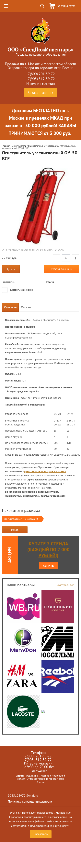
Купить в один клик (61, 269)
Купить (48, 566)
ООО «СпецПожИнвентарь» (40, 49)
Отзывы (26, 307)
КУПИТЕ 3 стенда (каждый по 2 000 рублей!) (48, 550)
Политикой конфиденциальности (49, 825)
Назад (14, 529)
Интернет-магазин (40, 83)
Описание (10, 307)
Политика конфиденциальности (30, 801)
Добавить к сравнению (21, 289)
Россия (50, 282)
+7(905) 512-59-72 (40, 78)
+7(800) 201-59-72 (40, 74)
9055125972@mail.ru (23, 795)
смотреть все (65, 585)
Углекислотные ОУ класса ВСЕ (22, 519)
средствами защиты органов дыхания (45, 471)
